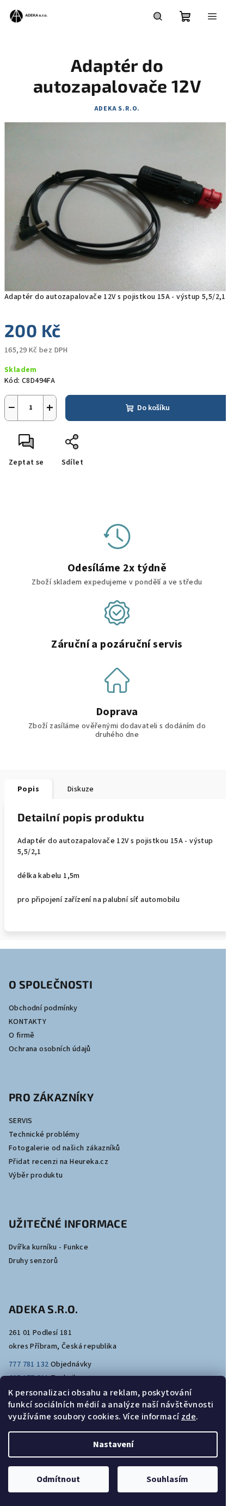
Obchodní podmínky (43, 1008)
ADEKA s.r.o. (117, 108)
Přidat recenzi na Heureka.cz (58, 1161)
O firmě (22, 1035)
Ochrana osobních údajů (50, 1049)
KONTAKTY (27, 1021)
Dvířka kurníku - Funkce (48, 1247)
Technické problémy (44, 1134)
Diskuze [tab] (80, 789)
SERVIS (20, 1120)
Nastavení (113, 1444)
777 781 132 (28, 1364)
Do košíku (153, 408)
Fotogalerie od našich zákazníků (64, 1148)
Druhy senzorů (33, 1260)
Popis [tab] (28, 789)
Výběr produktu (36, 1175)
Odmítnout (58, 1479)
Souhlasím (167, 1479)
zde (188, 1417)
